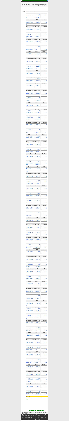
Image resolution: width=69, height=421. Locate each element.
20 (45, 22)
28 (35, 17)
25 (29, 29)
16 (32, 22)
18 (39, 22)
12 (28, 22)
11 (27, 22)
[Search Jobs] (47, 0)
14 (30, 22)
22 (26, 29)
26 (30, 29)
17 (38, 22)
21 (46, 22)
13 (29, 22)
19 (28, 42)
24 (28, 29)
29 (36, 17)
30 (37, 17)
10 (26, 22)
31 (38, 17)
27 (31, 29)
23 (26, 17)
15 (31, 22)
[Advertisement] (34, 9)
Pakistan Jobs (26, 0)
